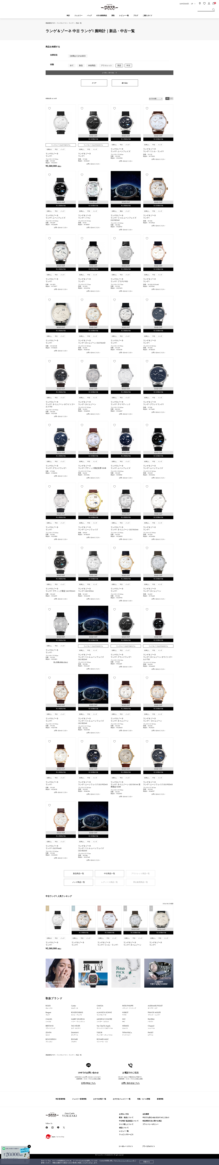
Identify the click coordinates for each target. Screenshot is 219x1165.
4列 (167, 98)
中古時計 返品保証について (129, 1121)
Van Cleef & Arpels (105, 1027)
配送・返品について (126, 1117)
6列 (171, 98)
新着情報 (160, 1099)
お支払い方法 (124, 1114)
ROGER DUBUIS (77, 1013)
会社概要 (146, 1114)
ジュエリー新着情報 (79, 1099)
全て (72, 65)
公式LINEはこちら (88, 1083)
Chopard (151, 1027)
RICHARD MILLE (102, 1040)
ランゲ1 (71, 23)
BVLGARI (74, 1040)
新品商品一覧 (78, 873)
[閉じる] (29, 1146)
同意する (146, 1162)
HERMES (125, 1027)
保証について (124, 1128)
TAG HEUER (76, 1027)
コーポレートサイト (126, 1146)
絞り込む (125, 83)
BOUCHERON (51, 1040)
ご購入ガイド (147, 15)
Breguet (48, 1013)
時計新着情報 (60, 1099)
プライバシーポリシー (125, 1161)
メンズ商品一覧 (78, 882)
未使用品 (91, 65)
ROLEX (49, 1007)
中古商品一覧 (109, 873)
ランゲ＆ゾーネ (62, 23)
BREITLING (50, 1027)
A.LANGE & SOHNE (104, 1013)
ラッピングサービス (126, 1134)
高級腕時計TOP (50, 23)
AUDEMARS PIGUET (155, 1007)
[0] (213, 3)
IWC (124, 1020)
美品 (119, 65)
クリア (94, 83)
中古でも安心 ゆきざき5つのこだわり (156, 1117)
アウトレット (106, 65)
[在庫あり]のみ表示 (78, 56)
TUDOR (105, 1033)
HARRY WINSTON (78, 1020)
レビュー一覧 (124, 1131)
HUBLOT (125, 1013)
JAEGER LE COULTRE (104, 1020)
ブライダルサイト (148, 1146)
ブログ (135, 15)
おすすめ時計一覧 (99, 1099)
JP (192, 4)
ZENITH (48, 1033)
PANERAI (151, 1020)
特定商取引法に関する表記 (152, 1121)
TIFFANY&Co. (127, 1033)
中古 (128, 65)
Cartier (74, 1007)
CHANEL (49, 1020)
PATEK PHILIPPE (129, 1007)
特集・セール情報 (143, 1099)
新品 (81, 65)
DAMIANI (74, 1033)
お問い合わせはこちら (130, 1083)
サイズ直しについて (126, 1124)
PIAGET (150, 1033)
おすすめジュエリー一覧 (121, 1099)
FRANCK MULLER (154, 1013)
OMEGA (100, 1007)
